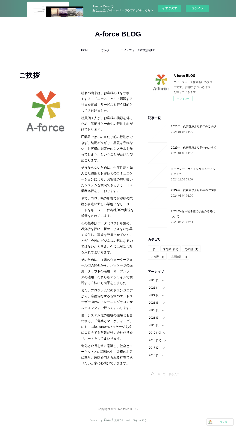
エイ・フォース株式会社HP (138, 50)
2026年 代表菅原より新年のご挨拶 (193, 126)
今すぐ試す (169, 8)
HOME (85, 50)
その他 (191, 249)
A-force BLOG (118, 34)
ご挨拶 (105, 50)
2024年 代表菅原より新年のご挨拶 (193, 190)
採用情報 (179, 256)
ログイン (197, 8)
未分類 (170, 249)
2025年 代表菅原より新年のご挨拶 (193, 147)
